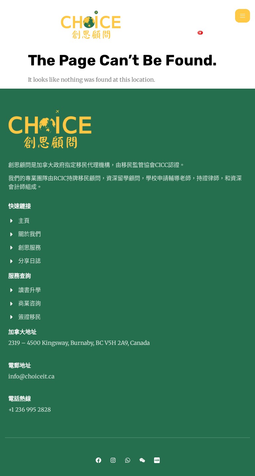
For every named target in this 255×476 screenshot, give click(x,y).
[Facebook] (98, 460)
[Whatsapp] (127, 460)
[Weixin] (142, 460)
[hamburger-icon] (242, 16)
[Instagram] (113, 460)
